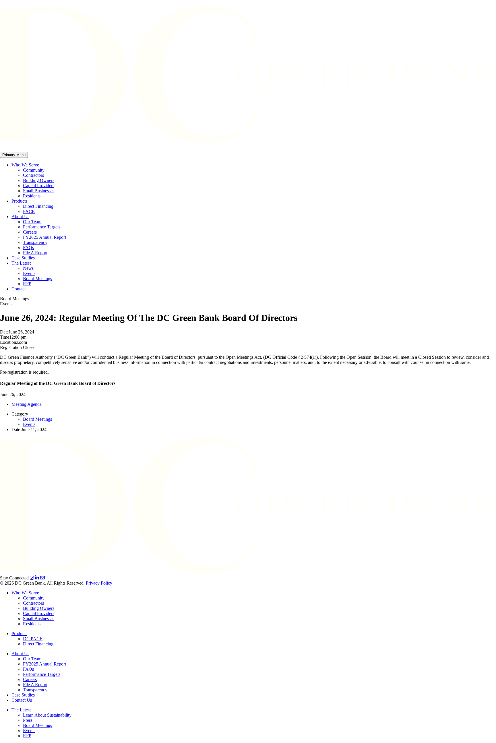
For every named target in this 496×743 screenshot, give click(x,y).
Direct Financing (38, 206)
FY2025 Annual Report (44, 237)
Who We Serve (25, 164)
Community (33, 170)
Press (27, 720)
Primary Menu (14, 155)
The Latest (21, 263)
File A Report (35, 252)
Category (19, 414)
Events (29, 273)
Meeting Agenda (26, 404)
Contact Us (21, 700)
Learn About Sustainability (47, 715)
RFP (27, 283)
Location (8, 342)
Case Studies (23, 257)
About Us (20, 216)
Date (4, 331)
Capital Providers (38, 185)
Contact (18, 288)
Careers (30, 232)
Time (4, 337)
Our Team (32, 221)
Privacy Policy (99, 583)
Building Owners (38, 180)
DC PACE (32, 638)
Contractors (33, 175)
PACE (29, 211)
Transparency (35, 242)
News (28, 268)
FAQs (28, 247)
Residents (31, 195)
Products (19, 201)
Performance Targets (41, 226)
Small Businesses (38, 190)
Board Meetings (37, 278)
